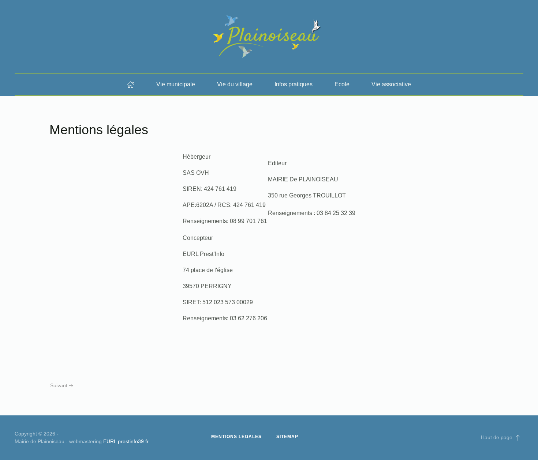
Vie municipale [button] (175, 84)
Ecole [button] (342, 84)
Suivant (58, 385)
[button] (517, 437)
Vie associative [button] (391, 84)
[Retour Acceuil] (269, 37)
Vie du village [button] (235, 84)
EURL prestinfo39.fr (126, 441)
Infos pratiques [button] (293, 84)
